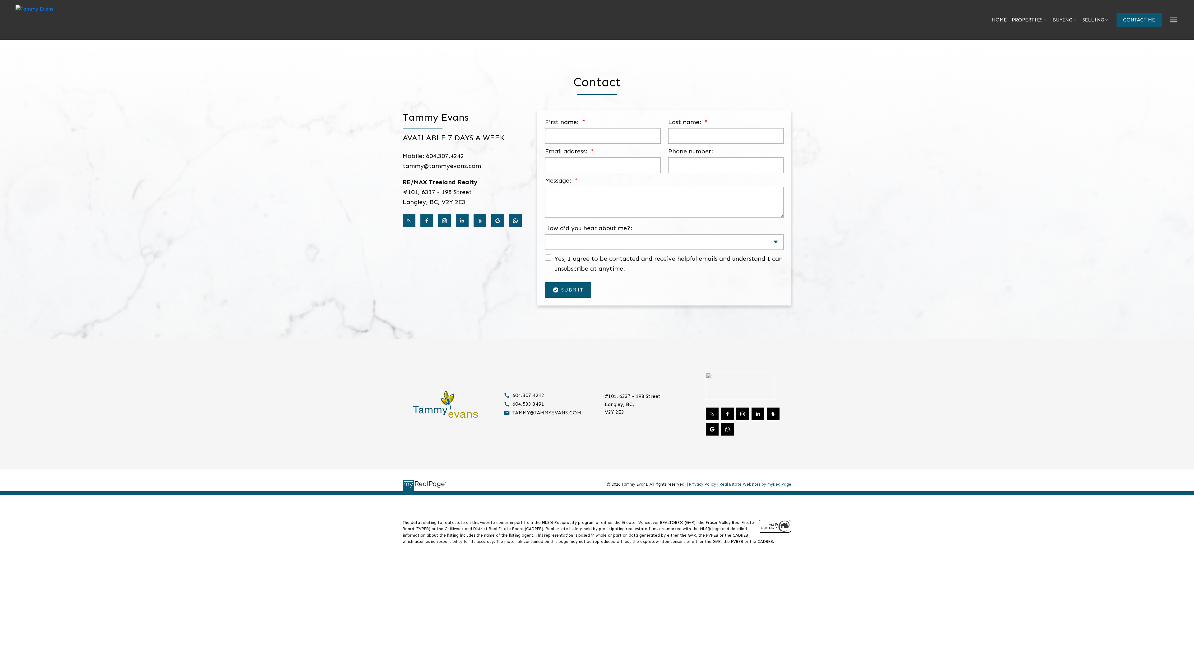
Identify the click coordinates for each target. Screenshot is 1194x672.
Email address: (567, 151)
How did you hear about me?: (588, 228)
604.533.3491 (528, 404)
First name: (563, 122)
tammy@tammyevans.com (546, 413)
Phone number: (690, 151)
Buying (1062, 20)
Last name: (685, 122)
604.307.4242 (528, 395)
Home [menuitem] (999, 20)
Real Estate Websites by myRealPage (755, 484)
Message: (559, 180)
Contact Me (1139, 20)
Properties (1027, 20)
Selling (1093, 20)
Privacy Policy (702, 484)
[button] (1139, 20)
